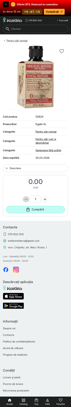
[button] (35, 168)
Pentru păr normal (17, 40)
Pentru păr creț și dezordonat (46, 140)
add (45, 199)
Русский (63, 20)
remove (26, 199)
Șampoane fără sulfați (48, 150)
